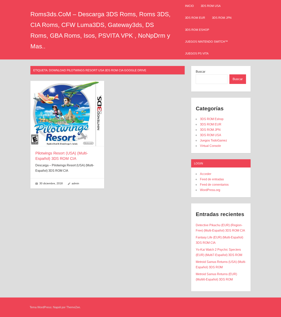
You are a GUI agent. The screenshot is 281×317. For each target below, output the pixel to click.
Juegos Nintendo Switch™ (206, 41)
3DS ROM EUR (195, 17)
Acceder (205, 174)
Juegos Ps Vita (197, 53)
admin (75, 183)
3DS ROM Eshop (197, 29)
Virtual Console (210, 145)
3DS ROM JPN (221, 17)
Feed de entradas (212, 179)
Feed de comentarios (214, 184)
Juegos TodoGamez (213, 140)
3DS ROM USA (211, 5)
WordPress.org (210, 190)
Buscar (200, 71)
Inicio (189, 5)
